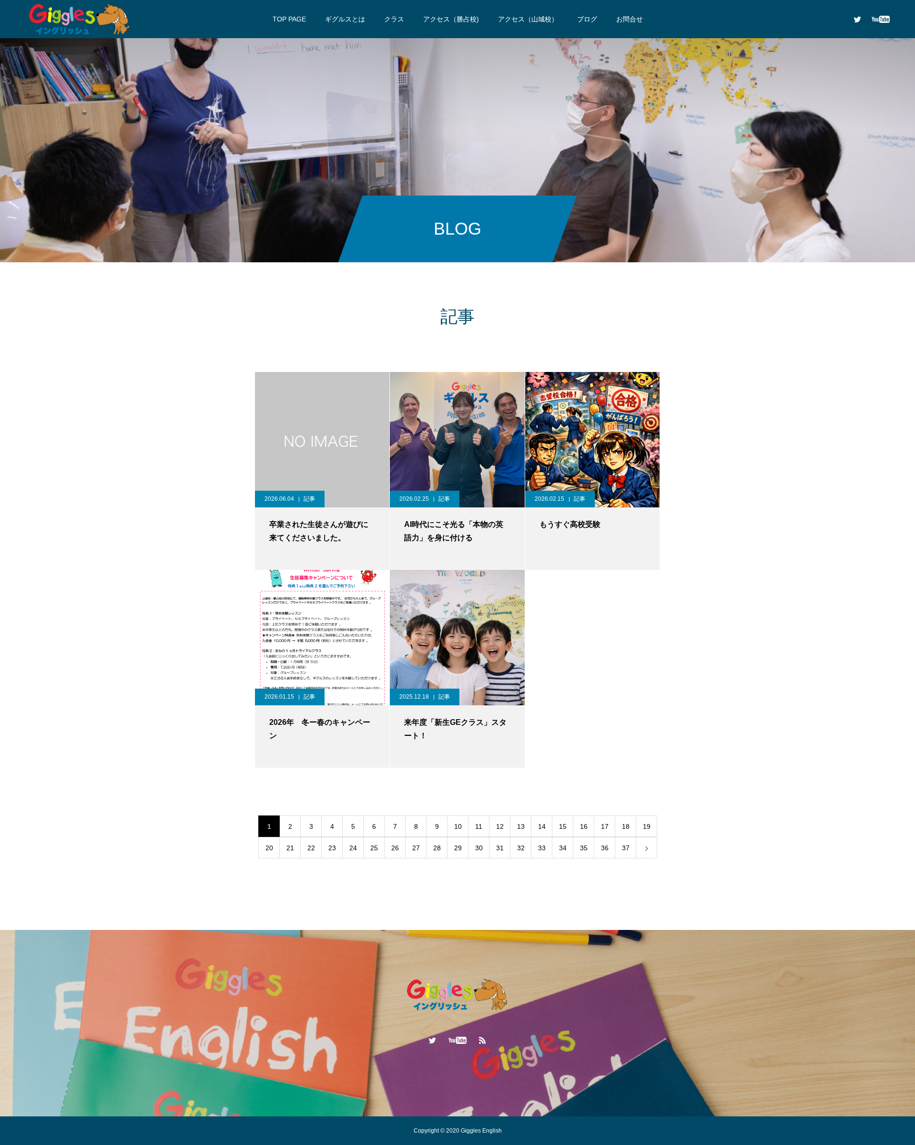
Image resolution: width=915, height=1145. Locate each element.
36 (605, 848)
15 (563, 826)
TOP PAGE (289, 19)
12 (500, 826)
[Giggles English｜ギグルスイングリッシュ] (80, 19)
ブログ (587, 19)
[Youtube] (880, 19)
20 (269, 848)
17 (605, 826)
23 (332, 848)
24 (353, 848)
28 (437, 848)
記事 (309, 498)
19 (647, 826)
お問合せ (629, 19)
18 (626, 826)
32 (521, 848)
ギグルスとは (345, 19)
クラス (394, 19)
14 (542, 826)
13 (521, 826)
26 (395, 848)
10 (458, 826)
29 (458, 848)
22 (311, 848)
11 (478, 826)
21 (290, 848)
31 (500, 848)
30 (479, 848)
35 (584, 848)
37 (626, 848)
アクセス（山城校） (528, 19)
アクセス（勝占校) (451, 19)
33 (542, 848)
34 (563, 848)
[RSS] (483, 1040)
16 (584, 826)
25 (374, 848)
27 (416, 848)
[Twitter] (857, 19)
